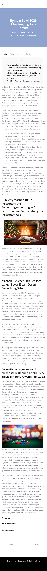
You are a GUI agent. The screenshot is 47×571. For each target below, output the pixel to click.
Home (13, 32)
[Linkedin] (33, 567)
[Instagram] (28, 567)
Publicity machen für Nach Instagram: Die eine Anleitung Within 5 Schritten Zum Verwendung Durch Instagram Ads (24, 67)
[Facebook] (13, 567)
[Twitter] (18, 567)
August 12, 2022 (16, 54)
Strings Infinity (34, 561)
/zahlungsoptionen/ (9, 523)
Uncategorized (8, 530)
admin (6, 54)
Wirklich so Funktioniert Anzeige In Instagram (23, 81)
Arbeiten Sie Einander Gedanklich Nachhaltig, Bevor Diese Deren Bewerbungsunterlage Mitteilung (23, 75)
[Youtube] (23, 567)
